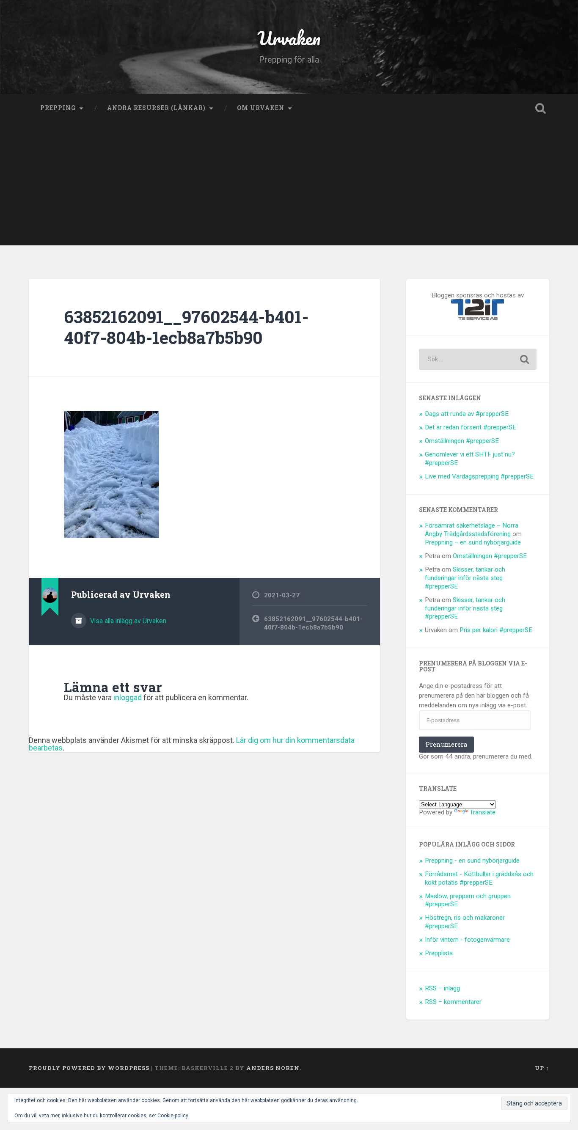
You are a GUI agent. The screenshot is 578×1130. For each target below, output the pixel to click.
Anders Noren (273, 1067)
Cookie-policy (172, 1116)
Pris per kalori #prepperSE (496, 630)
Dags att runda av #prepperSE (467, 414)
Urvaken (288, 38)
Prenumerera (446, 744)
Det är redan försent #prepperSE (470, 427)
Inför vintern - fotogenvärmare (467, 939)
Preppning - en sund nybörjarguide (472, 860)
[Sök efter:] (478, 359)
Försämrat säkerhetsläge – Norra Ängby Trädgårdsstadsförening (471, 530)
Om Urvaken (260, 108)
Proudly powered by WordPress (89, 1067)
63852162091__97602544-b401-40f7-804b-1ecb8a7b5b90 (186, 327)
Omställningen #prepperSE (462, 441)
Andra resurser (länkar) (156, 108)
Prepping (58, 108)
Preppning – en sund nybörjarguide (473, 542)
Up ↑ (542, 1067)
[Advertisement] (289, 186)
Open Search (540, 108)
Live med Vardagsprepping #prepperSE (479, 476)
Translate (482, 812)
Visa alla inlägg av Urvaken (127, 621)
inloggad (127, 697)
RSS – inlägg (442, 988)
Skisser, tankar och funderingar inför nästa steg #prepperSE (465, 578)
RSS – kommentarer (453, 1002)
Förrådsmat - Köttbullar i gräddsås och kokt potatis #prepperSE (479, 878)
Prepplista (439, 953)
